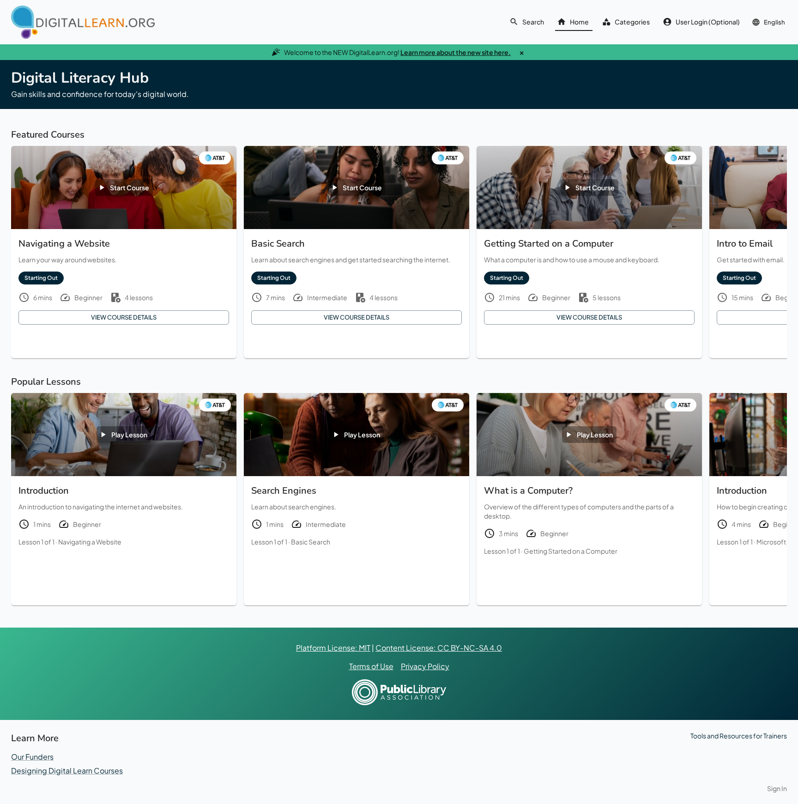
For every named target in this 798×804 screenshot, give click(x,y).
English (774, 22)
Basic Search (310, 542)
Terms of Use (371, 666)
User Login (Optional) (708, 22)
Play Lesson (129, 434)
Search (533, 22)
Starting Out (41, 277)
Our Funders (32, 757)
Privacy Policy (425, 666)
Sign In (777, 788)
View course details (124, 317)
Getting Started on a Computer (570, 551)
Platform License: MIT (333, 648)
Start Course (129, 187)
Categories (632, 22)
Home (579, 22)
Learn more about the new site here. (455, 52)
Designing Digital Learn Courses (67, 770)
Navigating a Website (89, 542)
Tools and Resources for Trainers (738, 735)
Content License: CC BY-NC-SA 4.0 (438, 648)
